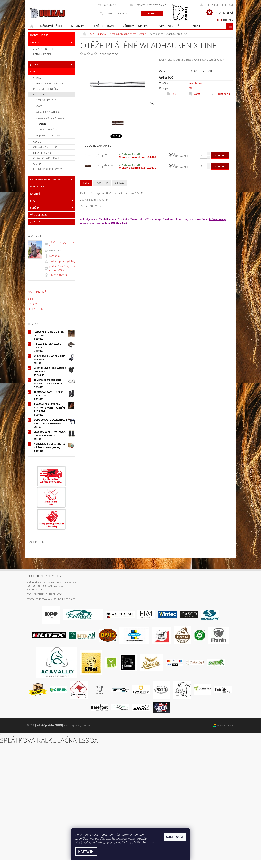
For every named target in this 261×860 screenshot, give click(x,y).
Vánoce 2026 (38, 215)
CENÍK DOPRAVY (103, 26)
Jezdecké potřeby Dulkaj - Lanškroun (62, 268)
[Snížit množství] (208, 157)
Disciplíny (37, 186)
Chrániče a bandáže (46, 158)
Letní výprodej (42, 54)
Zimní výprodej (43, 48)
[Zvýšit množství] (208, 153)
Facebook (54, 256)
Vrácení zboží (169, 26)
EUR (225, 20)
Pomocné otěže (48, 129)
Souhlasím (174, 837)
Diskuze (119, 182)
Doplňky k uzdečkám (48, 135)
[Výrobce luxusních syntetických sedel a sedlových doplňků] (167, 614)
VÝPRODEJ (36, 42)
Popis (86, 182)
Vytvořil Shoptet (225, 725)
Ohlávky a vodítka (45, 147)
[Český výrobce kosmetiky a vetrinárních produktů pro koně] (182, 635)
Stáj (33, 200)
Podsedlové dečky (45, 89)
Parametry (102, 182)
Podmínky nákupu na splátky (44, 594)
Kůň (33, 71)
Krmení (35, 193)
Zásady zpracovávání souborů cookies (51, 599)
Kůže (31, 299)
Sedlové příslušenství (48, 83)
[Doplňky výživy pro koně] (111, 662)
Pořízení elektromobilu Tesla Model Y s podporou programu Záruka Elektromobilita (51, 586)
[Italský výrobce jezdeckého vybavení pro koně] (56, 662)
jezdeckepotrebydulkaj (62, 261)
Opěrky (32, 304)
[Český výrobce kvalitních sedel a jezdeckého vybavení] (83, 614)
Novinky (77, 26)
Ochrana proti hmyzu (45, 179)
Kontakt (195, 26)
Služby (35, 207)
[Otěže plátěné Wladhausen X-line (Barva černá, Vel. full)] (87, 166)
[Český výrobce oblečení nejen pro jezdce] (49, 635)
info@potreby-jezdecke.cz (61, 243)
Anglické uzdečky (46, 100)
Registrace (227, 4)
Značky (35, 222)
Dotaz (196, 93)
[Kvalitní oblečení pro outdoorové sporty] (210, 614)
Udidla (37, 141)
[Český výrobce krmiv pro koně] (218, 635)
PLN (231, 20)
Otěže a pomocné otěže (50, 117)
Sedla (37, 78)
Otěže (42, 123)
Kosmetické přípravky (47, 169)
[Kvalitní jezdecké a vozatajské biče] (199, 635)
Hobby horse (39, 35)
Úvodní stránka (32, 26)
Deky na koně (42, 152)
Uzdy (39, 105)
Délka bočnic (36, 309)
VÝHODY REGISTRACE (137, 26)
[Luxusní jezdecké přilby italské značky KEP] (51, 614)
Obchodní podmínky (44, 576)
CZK (219, 20)
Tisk (173, 93)
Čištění (37, 163)
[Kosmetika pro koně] (161, 635)
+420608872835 (58, 275)
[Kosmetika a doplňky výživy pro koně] (134, 635)
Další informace (144, 842)
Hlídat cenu (223, 93)
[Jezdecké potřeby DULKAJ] (47, 12)
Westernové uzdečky (48, 111)
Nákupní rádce (51, 26)
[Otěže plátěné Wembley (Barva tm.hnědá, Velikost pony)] (87, 155)
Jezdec (34, 64)
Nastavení (86, 851)
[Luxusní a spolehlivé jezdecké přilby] (189, 614)
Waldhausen (196, 83)
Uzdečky (38, 94)
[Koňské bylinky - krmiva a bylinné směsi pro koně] (120, 707)
